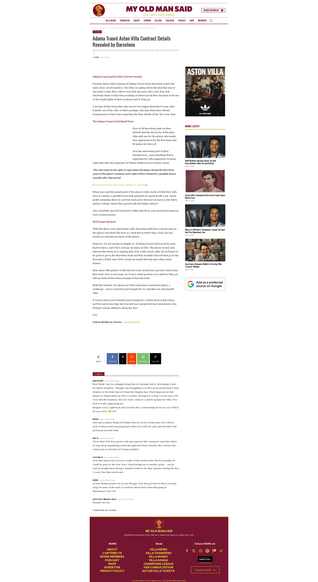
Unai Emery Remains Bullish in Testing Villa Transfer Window (203, 265)
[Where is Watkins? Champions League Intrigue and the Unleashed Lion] (205, 215)
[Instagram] (200, 551)
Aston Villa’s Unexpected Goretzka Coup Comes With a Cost (205, 196)
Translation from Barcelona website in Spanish (120, 185)
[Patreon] (214, 551)
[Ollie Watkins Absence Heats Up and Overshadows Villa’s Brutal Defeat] (205, 146)
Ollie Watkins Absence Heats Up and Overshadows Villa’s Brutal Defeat (200, 162)
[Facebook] (187, 551)
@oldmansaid (132, 322)
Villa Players (103, 28)
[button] (211, 20)
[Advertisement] (136, 66)
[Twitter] (194, 551)
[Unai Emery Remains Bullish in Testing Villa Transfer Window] (205, 250)
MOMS (97, 57)
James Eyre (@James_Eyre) (104, 499)
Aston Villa (202, 562)
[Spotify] (207, 551)
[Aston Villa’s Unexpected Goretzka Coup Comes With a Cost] (205, 181)
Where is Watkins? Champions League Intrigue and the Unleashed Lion (205, 230)
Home (95, 28)
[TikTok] (221, 551)
